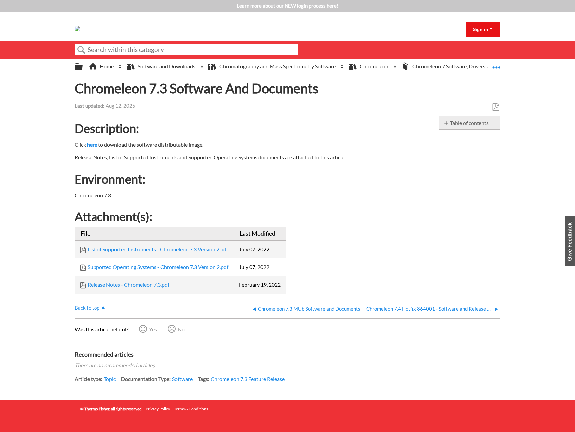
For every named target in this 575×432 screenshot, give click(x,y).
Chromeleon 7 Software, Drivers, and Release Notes (471, 66)
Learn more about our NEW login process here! (287, 6)
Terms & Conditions (191, 408)
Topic (110, 379)
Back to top (87, 308)
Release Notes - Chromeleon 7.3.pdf (128, 284)
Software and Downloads (166, 66)
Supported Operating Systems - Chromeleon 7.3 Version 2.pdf (158, 267)
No (181, 329)
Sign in (480, 29)
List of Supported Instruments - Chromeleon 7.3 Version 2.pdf (158, 249)
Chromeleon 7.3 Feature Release (248, 379)
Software (182, 379)
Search (81, 50)
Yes (153, 329)
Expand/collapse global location (496, 64)
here (92, 144)
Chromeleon (374, 66)
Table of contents (469, 123)
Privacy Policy (158, 408)
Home (107, 66)
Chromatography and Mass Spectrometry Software (277, 66)
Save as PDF (495, 107)
